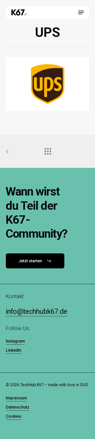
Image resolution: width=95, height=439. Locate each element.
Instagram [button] (15, 341)
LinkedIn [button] (13, 350)
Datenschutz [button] (17, 407)
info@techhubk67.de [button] (36, 311)
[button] (81, 12)
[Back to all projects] (48, 150)
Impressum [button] (16, 398)
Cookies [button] (13, 416)
